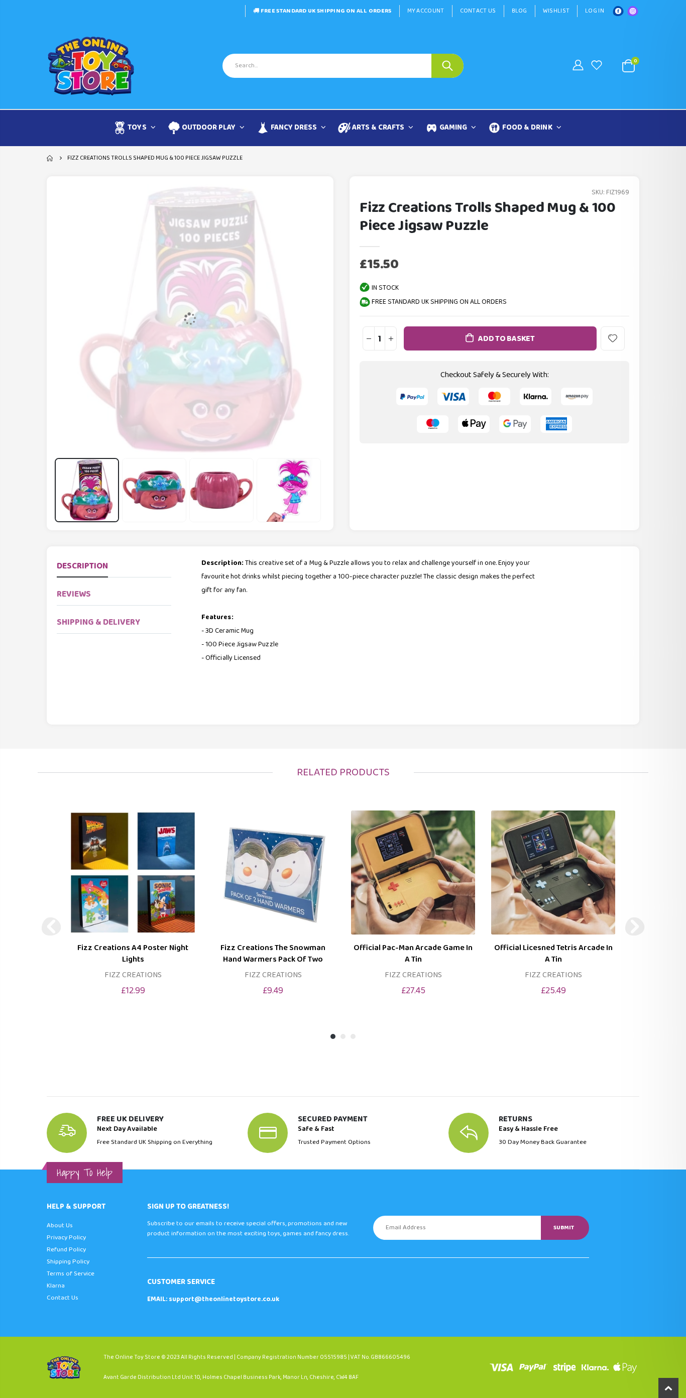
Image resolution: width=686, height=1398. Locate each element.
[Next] (634, 926)
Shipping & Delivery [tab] (98, 622)
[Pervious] (51, 926)
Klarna (56, 1285)
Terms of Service (70, 1273)
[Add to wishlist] (613, 338)
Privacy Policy (66, 1237)
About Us (60, 1225)
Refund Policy (66, 1249)
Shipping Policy (68, 1261)
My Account (425, 11)
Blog (519, 11)
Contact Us (478, 11)
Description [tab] (82, 566)
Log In (594, 11)
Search (447, 66)
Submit (563, 1227)
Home (50, 158)
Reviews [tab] (74, 594)
